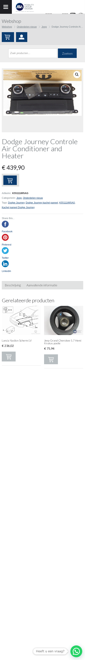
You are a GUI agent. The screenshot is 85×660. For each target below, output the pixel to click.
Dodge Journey (16, 202)
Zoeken (67, 53)
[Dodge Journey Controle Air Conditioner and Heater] (42, 93)
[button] (76, 651)
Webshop (7, 26)
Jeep (44, 26)
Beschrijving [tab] (13, 285)
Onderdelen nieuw (27, 26)
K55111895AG (67, 202)
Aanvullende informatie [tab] (41, 285)
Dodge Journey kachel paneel (42, 202)
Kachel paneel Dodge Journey (18, 207)
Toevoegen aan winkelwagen (10, 180)
